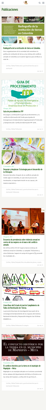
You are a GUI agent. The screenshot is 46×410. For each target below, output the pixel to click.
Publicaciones (18, 129)
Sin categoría (25, 325)
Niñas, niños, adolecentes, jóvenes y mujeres (31, 262)
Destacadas (17, 262)
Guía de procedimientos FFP (13, 111)
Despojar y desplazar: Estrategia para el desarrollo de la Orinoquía (22, 170)
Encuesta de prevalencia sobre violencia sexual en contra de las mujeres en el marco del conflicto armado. (21, 242)
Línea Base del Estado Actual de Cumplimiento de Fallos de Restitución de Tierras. (21, 306)
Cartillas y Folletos (10, 66)
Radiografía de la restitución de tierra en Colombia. (21, 48)
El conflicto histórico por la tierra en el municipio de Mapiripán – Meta (22, 367)
